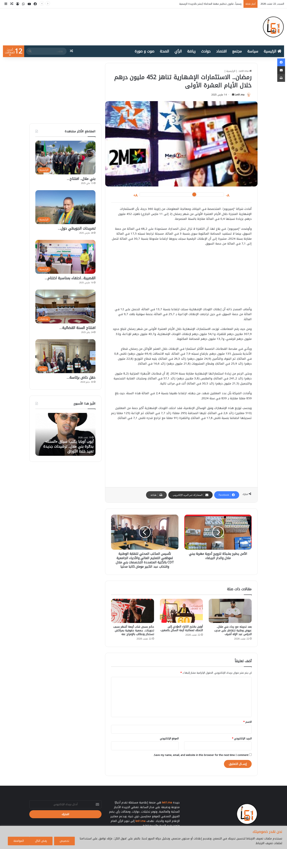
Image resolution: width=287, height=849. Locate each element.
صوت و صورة (144, 51)
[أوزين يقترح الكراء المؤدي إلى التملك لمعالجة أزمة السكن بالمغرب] (181, 611)
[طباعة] (281, 78)
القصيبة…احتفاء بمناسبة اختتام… (70, 278)
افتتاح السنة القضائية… (77, 327)
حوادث (206, 51)
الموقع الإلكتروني (169, 738)
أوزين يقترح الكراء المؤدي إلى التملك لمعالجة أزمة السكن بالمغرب (181, 628)
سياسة (252, 51)
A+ (135, 196)
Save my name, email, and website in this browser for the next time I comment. (200, 755)
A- (227, 196)
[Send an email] (233, 95)
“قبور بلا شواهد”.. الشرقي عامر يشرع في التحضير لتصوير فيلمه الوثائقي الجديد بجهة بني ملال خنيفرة (64, 444)
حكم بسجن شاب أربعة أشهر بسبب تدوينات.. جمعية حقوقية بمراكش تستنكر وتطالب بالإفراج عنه (133, 630)
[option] (60, 434)
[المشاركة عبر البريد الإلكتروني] (281, 70)
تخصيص (64, 841)
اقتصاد (221, 51)
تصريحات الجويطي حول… (76, 228)
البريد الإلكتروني (242, 738)
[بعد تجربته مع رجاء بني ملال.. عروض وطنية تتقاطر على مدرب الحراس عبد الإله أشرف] (230, 611)
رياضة (191, 51)
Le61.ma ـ (243, 71)
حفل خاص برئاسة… (81, 377)
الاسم (247, 721)
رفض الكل (41, 841)
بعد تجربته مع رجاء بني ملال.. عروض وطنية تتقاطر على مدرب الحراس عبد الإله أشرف (233, 630)
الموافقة (18, 841)
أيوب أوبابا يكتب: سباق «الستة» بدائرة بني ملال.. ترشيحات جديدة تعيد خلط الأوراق (197, 3)
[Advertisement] (181, 278)
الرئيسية (270, 51)
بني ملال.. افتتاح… (81, 178)
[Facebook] (281, 62)
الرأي (178, 51)
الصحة (164, 51)
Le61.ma (239, 95)
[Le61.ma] (273, 27)
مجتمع (237, 51)
